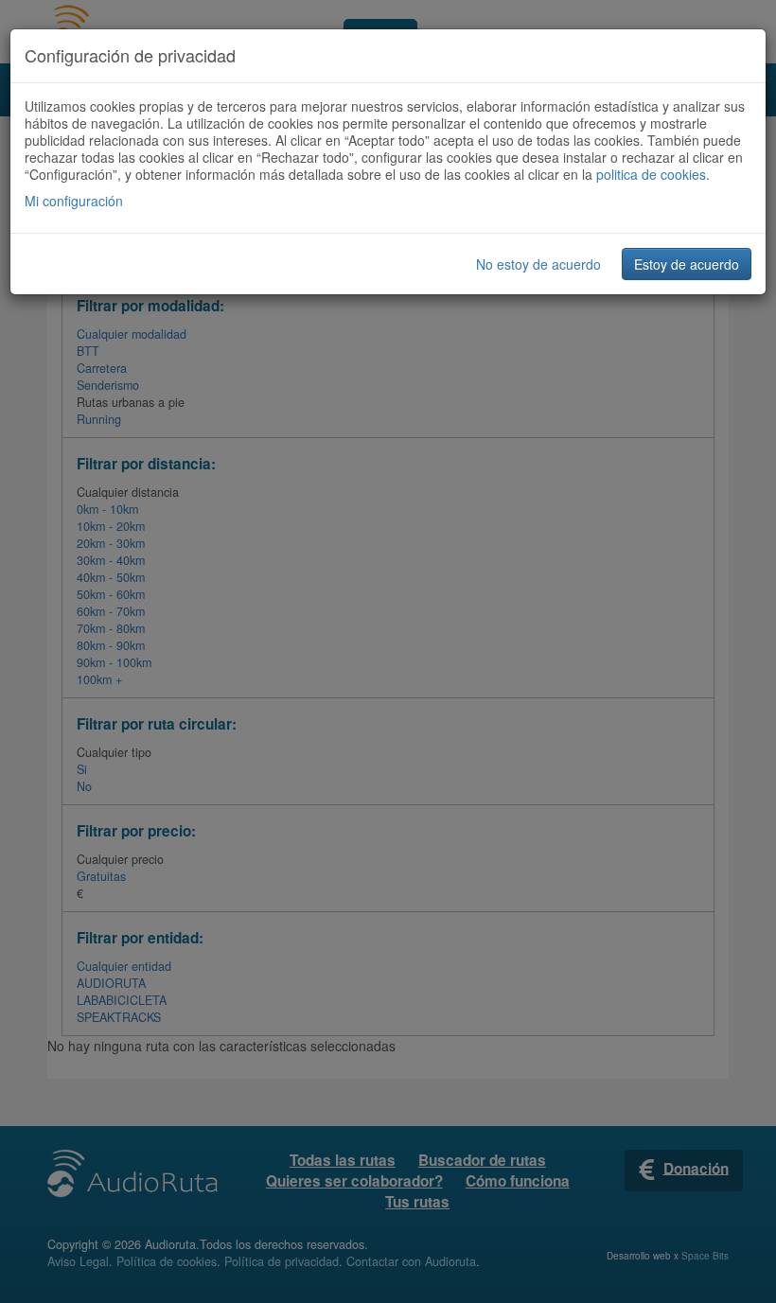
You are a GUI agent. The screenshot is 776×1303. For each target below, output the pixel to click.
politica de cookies (651, 174)
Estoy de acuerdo (686, 264)
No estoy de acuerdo (538, 264)
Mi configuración (74, 200)
